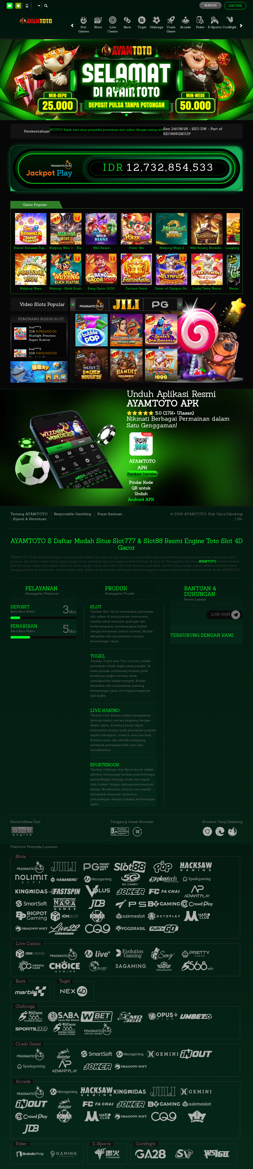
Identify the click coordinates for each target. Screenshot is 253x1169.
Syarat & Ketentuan (29, 519)
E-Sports (215, 27)
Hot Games (83, 29)
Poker (200, 27)
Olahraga (156, 27)
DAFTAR (235, 5)
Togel (142, 27)
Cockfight (229, 27)
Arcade (185, 27)
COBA (94, 325)
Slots (98, 27)
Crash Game (171, 29)
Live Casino (112, 29)
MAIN (33, 229)
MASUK (210, 5)
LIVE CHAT (221, 614)
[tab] (92, 304)
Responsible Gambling (72, 514)
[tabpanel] (126, 79)
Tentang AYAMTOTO (29, 514)
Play (64, 172)
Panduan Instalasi (142, 474)
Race (127, 27)
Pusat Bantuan (109, 514)
